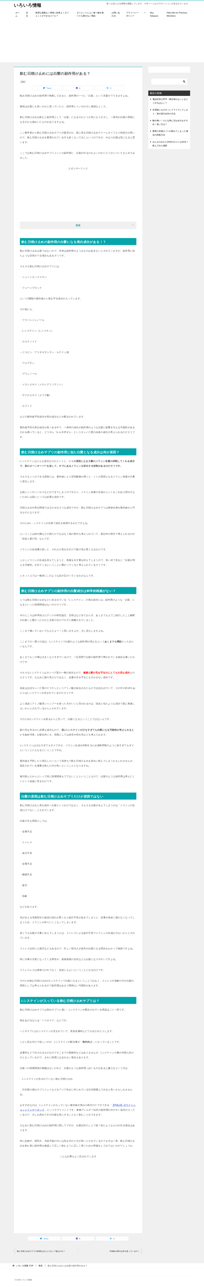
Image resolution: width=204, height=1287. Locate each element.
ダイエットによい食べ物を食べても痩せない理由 (90, 14)
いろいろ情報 (27, 5)
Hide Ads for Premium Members (177, 14)
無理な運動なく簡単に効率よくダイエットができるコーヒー (52, 14)
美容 (23, 82)
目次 (27, 14)
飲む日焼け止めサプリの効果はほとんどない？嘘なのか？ (41, 1251)
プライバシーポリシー (132, 14)
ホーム (17, 14)
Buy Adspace (154, 14)
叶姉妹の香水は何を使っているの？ (124, 1251)
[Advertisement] (102, 41)
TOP (24, 1265)
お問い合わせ (116, 14)
